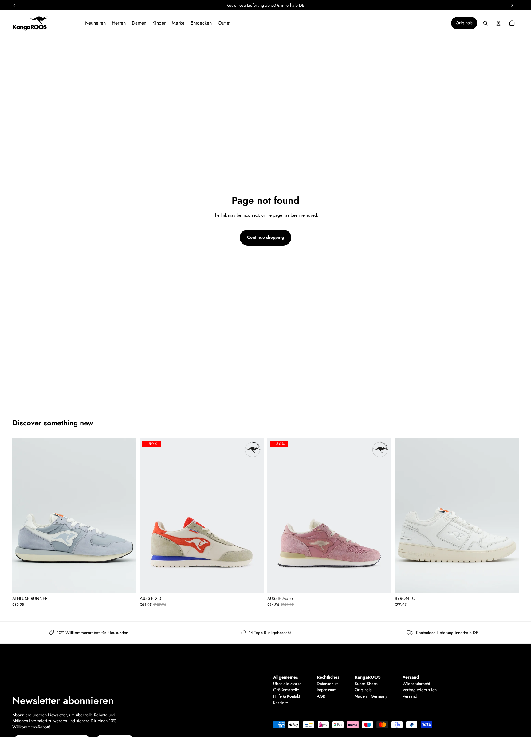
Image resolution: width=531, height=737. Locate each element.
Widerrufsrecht (416, 684)
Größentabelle (286, 690)
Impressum (326, 690)
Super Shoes (366, 684)
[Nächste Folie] (127, 515)
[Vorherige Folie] (21, 515)
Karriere (280, 703)
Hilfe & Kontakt (286, 696)
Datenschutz (327, 684)
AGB (321, 696)
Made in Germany (371, 696)
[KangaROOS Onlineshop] (45, 23)
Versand (410, 696)
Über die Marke (287, 684)
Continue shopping (265, 237)
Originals (464, 23)
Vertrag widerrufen (420, 690)
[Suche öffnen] (485, 23)
